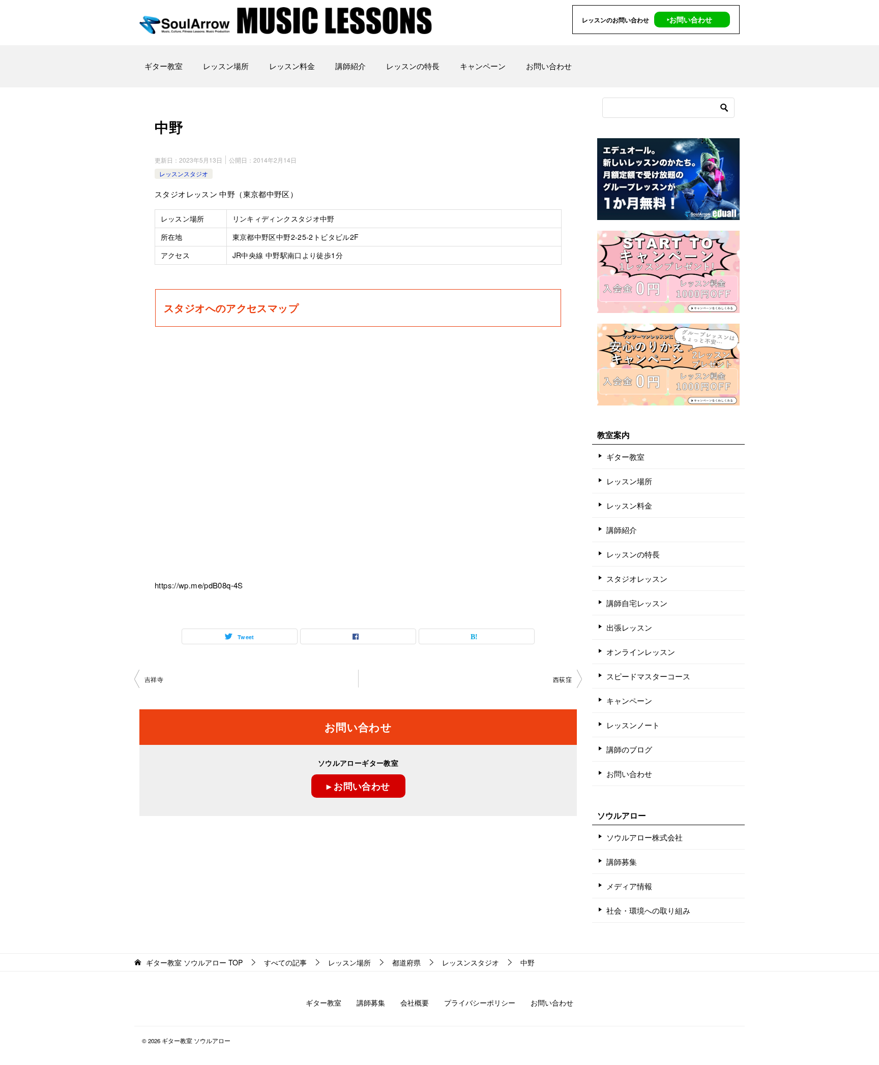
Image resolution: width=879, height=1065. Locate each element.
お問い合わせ (549, 65)
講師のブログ (629, 749)
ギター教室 (163, 65)
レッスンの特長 (413, 65)
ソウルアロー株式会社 (644, 837)
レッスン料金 (292, 65)
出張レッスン (629, 627)
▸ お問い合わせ (358, 786)
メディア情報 (629, 886)
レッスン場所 (226, 65)
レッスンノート (633, 724)
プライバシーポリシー (479, 1002)
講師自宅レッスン (636, 603)
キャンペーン (483, 65)
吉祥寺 (153, 679)
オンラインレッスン (640, 651)
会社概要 (414, 1002)
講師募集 (621, 861)
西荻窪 (562, 679)
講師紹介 (350, 65)
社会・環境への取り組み (648, 910)
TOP (194, 962)
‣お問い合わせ (689, 19)
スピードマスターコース (648, 676)
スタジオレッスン (636, 578)
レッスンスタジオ (183, 173)
